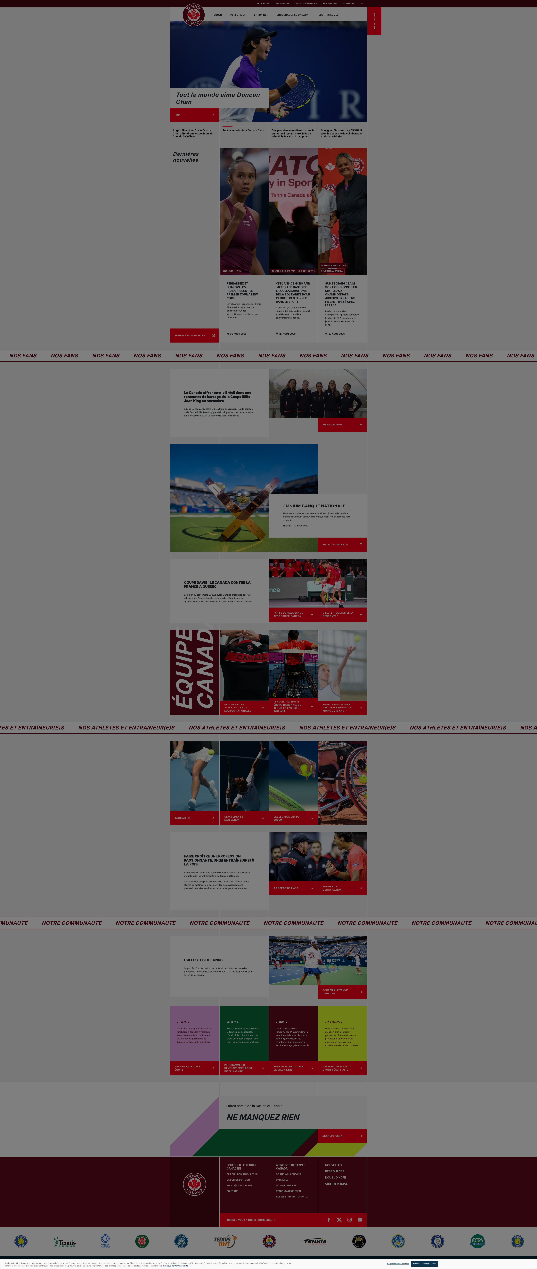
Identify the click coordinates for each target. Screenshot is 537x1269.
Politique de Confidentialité (175, 1266)
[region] (268, 1264)
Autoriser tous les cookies (424, 1264)
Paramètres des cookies (398, 1264)
